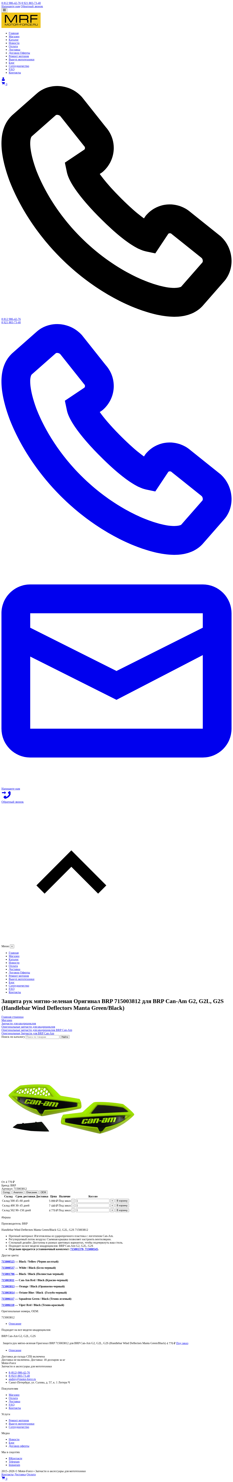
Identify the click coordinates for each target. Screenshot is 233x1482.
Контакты (15, 1408)
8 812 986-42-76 (11, 3)
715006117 (7, 1298)
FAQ (12, 1404)
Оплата (13, 1398)
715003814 (8, 1292)
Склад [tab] (6, 1192)
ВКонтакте (15, 1458)
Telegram (14, 1461)
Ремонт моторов (19, 1420)
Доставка (14, 1401)
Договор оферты (19, 1445)
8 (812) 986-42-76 (19, 1372)
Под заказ (182, 1343)
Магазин (14, 1394)
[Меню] (4, 10)
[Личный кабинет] (3, 79)
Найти (65, 1037)
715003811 (7, 1280)
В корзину (122, 1200)
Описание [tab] (31, 1192)
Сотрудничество (19, 1427)
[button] (116, 874)
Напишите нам (10, 6)
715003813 (8, 1286)
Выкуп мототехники (21, 1423)
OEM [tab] (43, 1192)
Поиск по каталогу (13, 1036)
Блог (12, 1442)
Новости (14, 1439)
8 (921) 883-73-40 (19, 1375)
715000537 (8, 1267)
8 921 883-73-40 (31, 3)
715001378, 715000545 (84, 1249)
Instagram (14, 1464)
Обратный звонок (32, 6)
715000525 (8, 1261)
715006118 (7, 1305)
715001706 (8, 1274)
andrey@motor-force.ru (22, 1379)
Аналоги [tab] (18, 1192)
